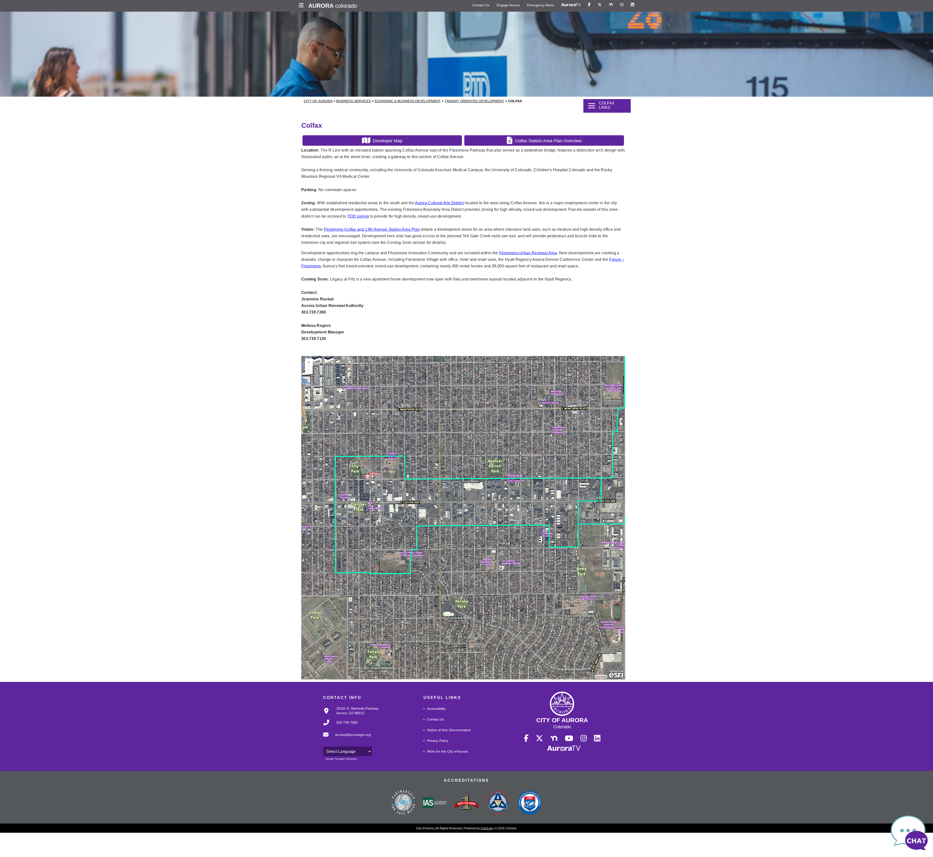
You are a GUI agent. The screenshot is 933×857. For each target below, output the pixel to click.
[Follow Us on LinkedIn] (632, 5)
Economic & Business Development (408, 101)
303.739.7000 (347, 722)
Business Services (353, 101)
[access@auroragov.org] (345, 738)
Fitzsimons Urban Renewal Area (528, 253)
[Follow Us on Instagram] (621, 5)
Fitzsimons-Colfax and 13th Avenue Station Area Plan (372, 229)
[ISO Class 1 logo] (466, 803)
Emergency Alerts (540, 5)
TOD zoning (358, 216)
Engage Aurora (508, 5)
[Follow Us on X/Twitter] (600, 5)
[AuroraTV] (571, 5)
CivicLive (487, 828)
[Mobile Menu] (302, 5)
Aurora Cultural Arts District (439, 203)
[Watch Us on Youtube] (569, 738)
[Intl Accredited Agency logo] (530, 803)
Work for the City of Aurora (447, 751)
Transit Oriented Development (474, 101)
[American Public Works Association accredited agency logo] (498, 803)
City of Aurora (318, 101)
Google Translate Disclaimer (341, 758)
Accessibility (436, 709)
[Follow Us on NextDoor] (611, 5)
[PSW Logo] (403, 803)
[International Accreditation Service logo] (435, 803)
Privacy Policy (437, 741)
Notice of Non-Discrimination (449, 730)
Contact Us (480, 5)
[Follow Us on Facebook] (589, 5)
